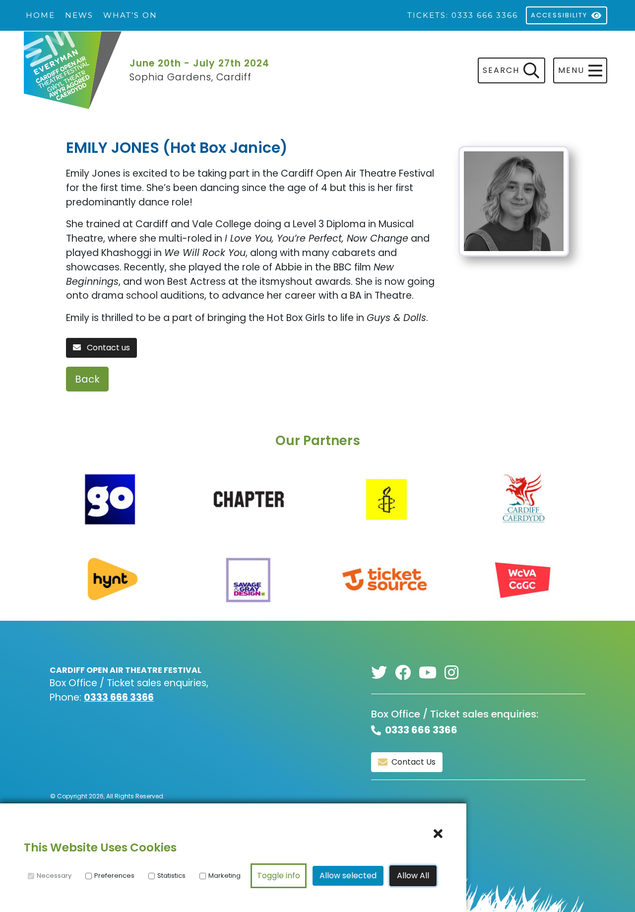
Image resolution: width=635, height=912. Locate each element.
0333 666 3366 (119, 697)
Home (40, 15)
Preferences (114, 875)
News (79, 15)
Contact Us (413, 762)
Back (87, 379)
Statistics (171, 875)
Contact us (107, 347)
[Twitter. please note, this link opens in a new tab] (383, 673)
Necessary (54, 875)
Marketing (224, 875)
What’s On (130, 15)
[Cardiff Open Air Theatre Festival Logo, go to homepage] (73, 70)
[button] (580, 70)
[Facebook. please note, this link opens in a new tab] (407, 673)
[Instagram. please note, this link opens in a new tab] (455, 673)
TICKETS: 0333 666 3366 (462, 15)
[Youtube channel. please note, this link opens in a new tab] (431, 673)
